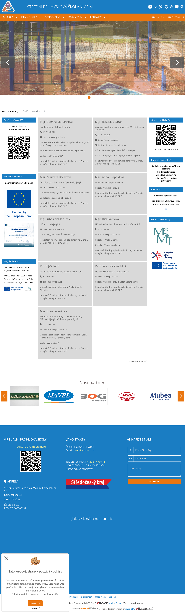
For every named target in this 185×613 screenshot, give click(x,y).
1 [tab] (76, 97)
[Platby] (176, 6)
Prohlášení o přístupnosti (80, 596)
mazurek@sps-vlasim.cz (54, 229)
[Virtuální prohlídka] (171, 6)
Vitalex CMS (129, 608)
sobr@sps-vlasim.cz (52, 281)
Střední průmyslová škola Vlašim (60, 6)
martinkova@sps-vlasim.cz (55, 137)
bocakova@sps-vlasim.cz (54, 187)
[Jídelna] (161, 6)
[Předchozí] (4, 396)
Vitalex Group (115, 603)
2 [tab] (82, 97)
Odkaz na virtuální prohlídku (166, 149)
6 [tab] (109, 97)
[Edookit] (155, 6)
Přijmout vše (35, 603)
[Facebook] (150, 6)
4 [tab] (96, 97)
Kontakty (14, 111)
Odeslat (154, 481)
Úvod (4, 111)
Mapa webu (100, 596)
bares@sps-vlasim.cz (85, 450)
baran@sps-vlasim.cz (108, 139)
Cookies (112, 596)
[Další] (181, 396)
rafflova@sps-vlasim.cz (109, 234)
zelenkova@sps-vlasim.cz (55, 329)
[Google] (166, 6)
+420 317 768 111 (96, 461)
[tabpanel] (92, 58)
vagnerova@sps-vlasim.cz (166, 178)
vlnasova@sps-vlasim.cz (109, 276)
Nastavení (35, 608)
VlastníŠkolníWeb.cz (60, 608)
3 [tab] (89, 97)
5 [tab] (103, 97)
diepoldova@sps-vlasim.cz (110, 182)
